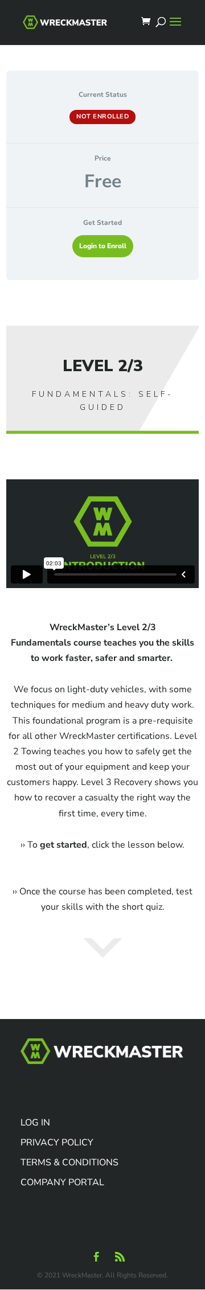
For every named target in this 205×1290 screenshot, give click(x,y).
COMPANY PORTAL (62, 1182)
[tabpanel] (102, 664)
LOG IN (35, 1122)
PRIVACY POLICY (56, 1142)
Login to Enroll (102, 245)
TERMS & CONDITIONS (69, 1162)
